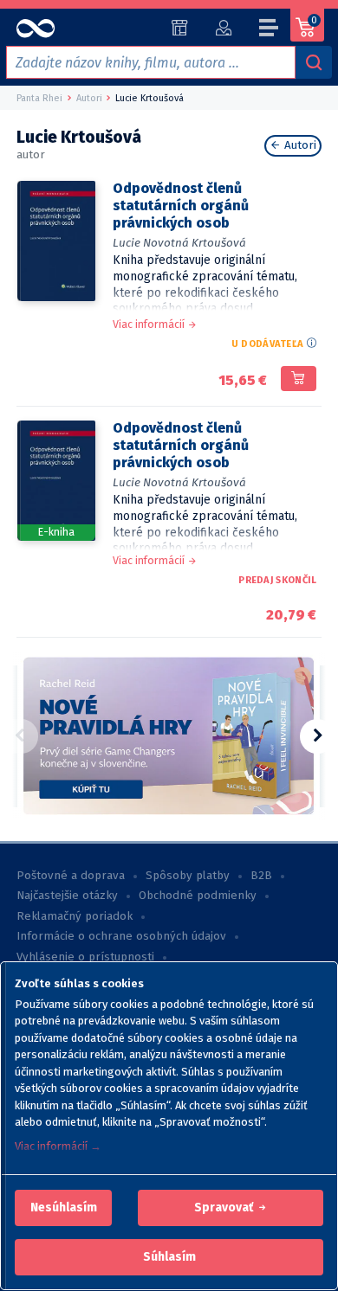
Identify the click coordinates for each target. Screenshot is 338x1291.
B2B (261, 876)
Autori (298, 145)
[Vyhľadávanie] (314, 62)
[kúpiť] (298, 379)
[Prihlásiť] (223, 27)
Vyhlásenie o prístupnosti (85, 957)
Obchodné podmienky (198, 895)
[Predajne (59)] (179, 27)
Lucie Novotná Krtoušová (179, 242)
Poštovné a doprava (70, 876)
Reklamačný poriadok (74, 916)
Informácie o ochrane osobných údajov (121, 936)
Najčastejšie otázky (67, 895)
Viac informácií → (58, 1146)
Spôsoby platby (188, 876)
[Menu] (269, 30)
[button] (64, 1208)
